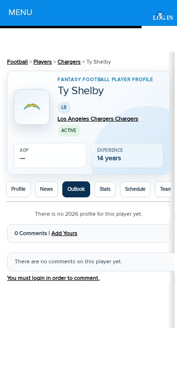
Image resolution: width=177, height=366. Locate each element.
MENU (85, 14)
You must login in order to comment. (53, 278)
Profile (18, 189)
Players (43, 61)
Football (17, 61)
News (46, 189)
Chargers (69, 61)
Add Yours (64, 233)
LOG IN (163, 18)
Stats (105, 189)
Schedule (135, 189)
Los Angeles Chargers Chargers (98, 119)
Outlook (76, 189)
